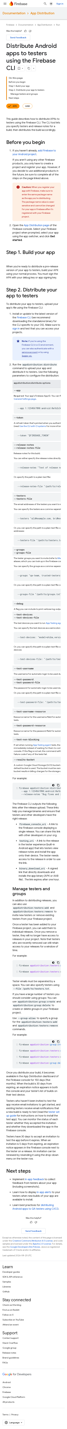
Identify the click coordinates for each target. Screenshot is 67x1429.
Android (6, 1382)
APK (15, 106)
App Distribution (42, 13)
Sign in (59, 3)
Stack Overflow (10, 1343)
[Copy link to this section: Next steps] (34, 1171)
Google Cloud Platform (13, 1397)
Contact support (10, 1338)
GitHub (6, 1291)
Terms (5, 1414)
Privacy (14, 1414)
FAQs (5, 1362)
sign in (16, 328)
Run (58, 25)
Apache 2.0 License (42, 1244)
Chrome (6, 1387)
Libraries (6, 1286)
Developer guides (11, 1272)
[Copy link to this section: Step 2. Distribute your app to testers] (41, 296)
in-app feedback (34, 1179)
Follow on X (8, 1314)
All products (8, 1402)
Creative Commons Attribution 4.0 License (32, 1240)
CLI (24, 317)
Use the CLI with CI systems (32, 426)
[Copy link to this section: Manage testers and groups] (29, 894)
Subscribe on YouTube (13, 1319)
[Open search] (45, 4)
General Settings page (25, 399)
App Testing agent (55, 623)
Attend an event (10, 1324)
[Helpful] (25, 31)
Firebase (10, 25)
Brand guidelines (10, 1357)
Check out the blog (11, 1305)
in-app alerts (44, 1192)
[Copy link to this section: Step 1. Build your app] (9, 258)
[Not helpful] (30, 31)
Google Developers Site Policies (25, 1247)
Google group (9, 1347)
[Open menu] (5, 3)
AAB (27, 106)
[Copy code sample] (58, 785)
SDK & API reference (12, 1276)
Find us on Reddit (10, 1309)
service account (30, 352)
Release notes (9, 1352)
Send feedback (18, 37)
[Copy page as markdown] (29, 68)
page (36, 225)
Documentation (13, 13)
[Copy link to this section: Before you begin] (48, 142)
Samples (6, 1281)
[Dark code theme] (53, 785)
